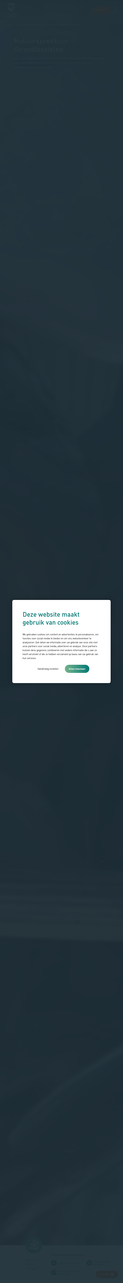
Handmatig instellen (47, 668)
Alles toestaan (77, 668)
